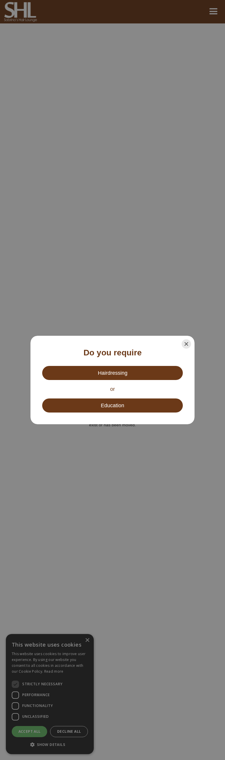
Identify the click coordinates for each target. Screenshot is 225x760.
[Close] (186, 344)
